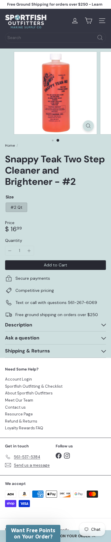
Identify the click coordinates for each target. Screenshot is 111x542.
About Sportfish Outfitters (29, 393)
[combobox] (55, 38)
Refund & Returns (21, 421)
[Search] (100, 38)
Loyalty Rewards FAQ (24, 428)
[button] (33, 533)
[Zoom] (88, 125)
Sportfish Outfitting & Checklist (33, 386)
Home (10, 145)
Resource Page (19, 414)
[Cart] (88, 20)
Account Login (18, 379)
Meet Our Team (19, 400)
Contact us (15, 407)
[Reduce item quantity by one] (10, 250)
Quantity (13, 240)
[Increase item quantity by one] (29, 250)
